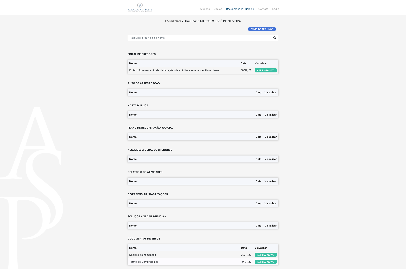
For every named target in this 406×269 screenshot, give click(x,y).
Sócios (218, 8)
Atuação (205, 8)
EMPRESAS (173, 21)
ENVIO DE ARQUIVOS (262, 29)
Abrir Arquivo (265, 70)
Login (275, 8)
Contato (263, 8)
